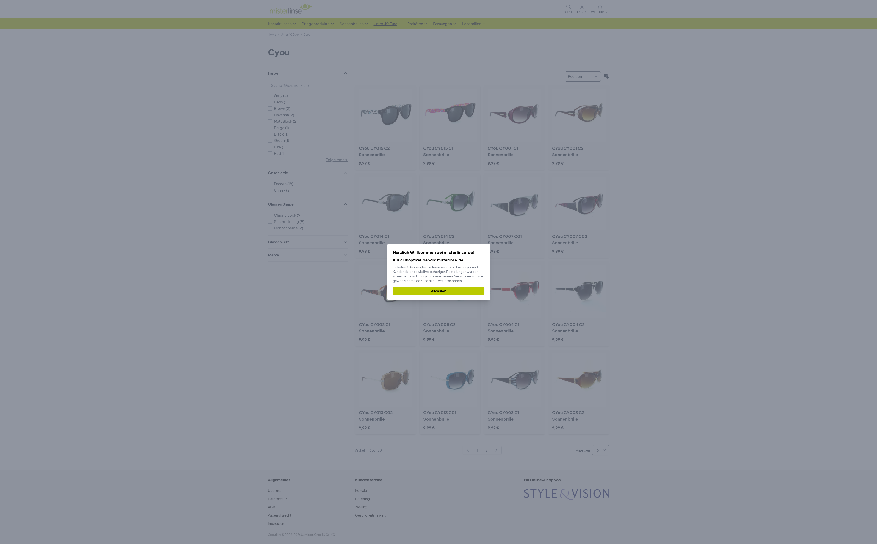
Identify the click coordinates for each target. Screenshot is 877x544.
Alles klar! (438, 291)
